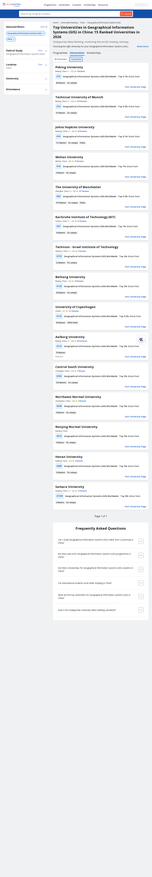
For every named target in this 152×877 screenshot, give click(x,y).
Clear (40, 50)
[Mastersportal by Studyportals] (11, 4)
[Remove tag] (43, 33)
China (82, 22)
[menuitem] (50, 4)
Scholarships (90, 4)
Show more (142, 46)
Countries (76, 4)
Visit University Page (135, 87)
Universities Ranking (69, 22)
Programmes (50, 4)
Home (55, 22)
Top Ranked (76, 59)
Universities (64, 4)
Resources (103, 4)
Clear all (43, 27)
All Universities (60, 59)
